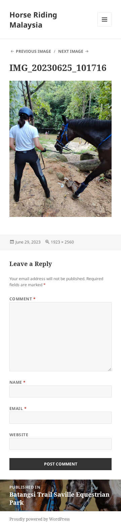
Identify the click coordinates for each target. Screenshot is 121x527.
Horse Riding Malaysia (33, 19)
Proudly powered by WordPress (39, 519)
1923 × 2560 (62, 242)
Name (17, 382)
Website (18, 435)
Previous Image (33, 51)
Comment (22, 299)
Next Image (70, 51)
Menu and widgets (105, 26)
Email (18, 408)
